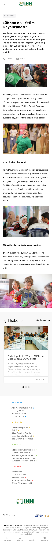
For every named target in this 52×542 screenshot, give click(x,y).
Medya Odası (17, 477)
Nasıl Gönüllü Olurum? (21, 436)
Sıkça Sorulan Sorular (21, 433)
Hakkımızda (16, 471)
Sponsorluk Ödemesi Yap (23, 450)
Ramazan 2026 (18, 413)
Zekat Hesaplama (19, 427)
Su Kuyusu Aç (17, 410)
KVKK (14, 430)
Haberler (10, 15)
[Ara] (4, 3)
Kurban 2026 (17, 416)
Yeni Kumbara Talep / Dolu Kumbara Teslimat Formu (23, 459)
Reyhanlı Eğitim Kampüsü (23, 455)
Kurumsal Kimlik (18, 474)
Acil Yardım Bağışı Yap (21, 408)
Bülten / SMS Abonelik (21, 483)
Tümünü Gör (42, 320)
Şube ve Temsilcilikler (21, 480)
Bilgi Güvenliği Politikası (22, 439)
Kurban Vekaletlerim (20, 452)
